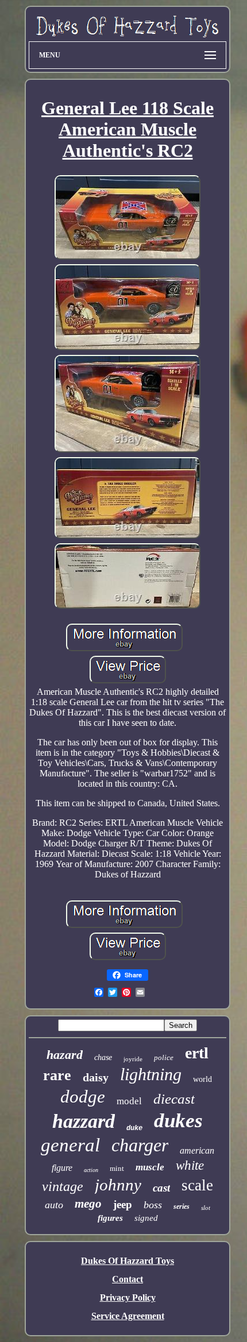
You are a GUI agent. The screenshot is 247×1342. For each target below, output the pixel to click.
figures (110, 1218)
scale (197, 1185)
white (190, 1165)
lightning (151, 1074)
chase (103, 1057)
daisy (96, 1077)
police (163, 1057)
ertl (197, 1053)
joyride (133, 1058)
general (70, 1145)
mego (88, 1203)
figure (62, 1168)
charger (139, 1145)
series (181, 1206)
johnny (118, 1184)
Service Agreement (127, 1316)
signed (146, 1218)
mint (117, 1168)
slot (205, 1207)
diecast (174, 1099)
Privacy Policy (128, 1297)
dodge (82, 1096)
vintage (62, 1186)
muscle (150, 1167)
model (129, 1101)
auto (54, 1204)
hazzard (83, 1121)
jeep (122, 1204)
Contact (127, 1279)
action (91, 1170)
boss (153, 1204)
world (202, 1079)
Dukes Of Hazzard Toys (127, 1261)
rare (57, 1075)
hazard (65, 1054)
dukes (178, 1120)
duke (134, 1128)
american (197, 1150)
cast (161, 1188)
